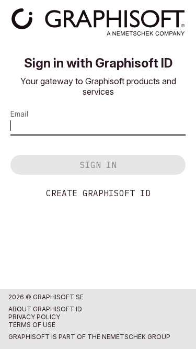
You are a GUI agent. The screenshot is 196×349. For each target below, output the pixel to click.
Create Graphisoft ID (98, 193)
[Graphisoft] (98, 22)
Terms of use (31, 325)
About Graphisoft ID (45, 309)
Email (19, 113)
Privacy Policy (34, 317)
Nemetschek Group (136, 337)
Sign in (98, 165)
